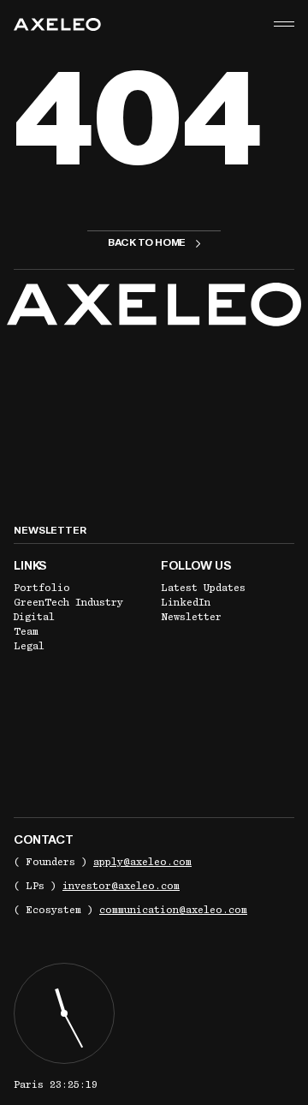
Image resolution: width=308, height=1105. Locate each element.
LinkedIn (185, 602)
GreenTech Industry (68, 602)
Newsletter (191, 617)
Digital (34, 617)
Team (26, 631)
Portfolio (42, 587)
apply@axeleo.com (142, 862)
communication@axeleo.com (173, 910)
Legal (29, 646)
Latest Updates (203, 587)
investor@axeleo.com (121, 886)
